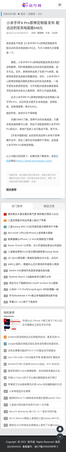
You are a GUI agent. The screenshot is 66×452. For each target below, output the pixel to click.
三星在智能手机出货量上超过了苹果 (27, 220)
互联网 (31, 13)
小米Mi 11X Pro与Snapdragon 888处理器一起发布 (36, 289)
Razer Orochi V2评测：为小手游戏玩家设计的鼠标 (35, 245)
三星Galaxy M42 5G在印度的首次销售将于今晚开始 (35, 226)
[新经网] (33, 4)
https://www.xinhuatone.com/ (34, 160)
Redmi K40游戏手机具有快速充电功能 (29, 270)
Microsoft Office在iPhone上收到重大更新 (30, 232)
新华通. (31, 441)
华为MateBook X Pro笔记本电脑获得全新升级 (33, 295)
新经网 (40, 33)
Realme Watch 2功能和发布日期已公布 (30, 276)
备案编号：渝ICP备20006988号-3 (40, 446)
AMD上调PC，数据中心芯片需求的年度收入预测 (33, 264)
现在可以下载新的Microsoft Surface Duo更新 (33, 283)
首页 (23, 13)
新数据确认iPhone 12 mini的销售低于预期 (30, 239)
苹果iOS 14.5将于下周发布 (23, 301)
